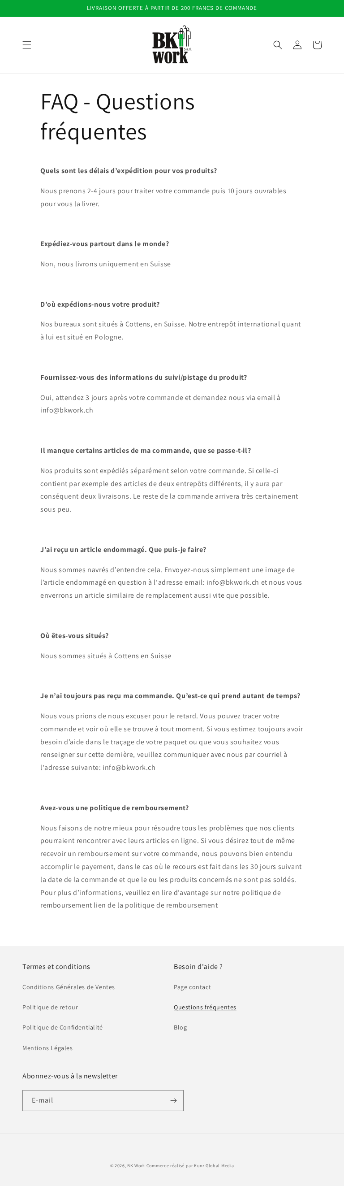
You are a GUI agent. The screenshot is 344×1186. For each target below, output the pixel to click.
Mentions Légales (47, 1048)
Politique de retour (50, 1007)
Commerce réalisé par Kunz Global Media (190, 1166)
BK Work (136, 1166)
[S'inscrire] (173, 1100)
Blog (180, 1027)
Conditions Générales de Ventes (68, 987)
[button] (27, 45)
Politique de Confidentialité (62, 1027)
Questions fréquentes (205, 1007)
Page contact (192, 987)
